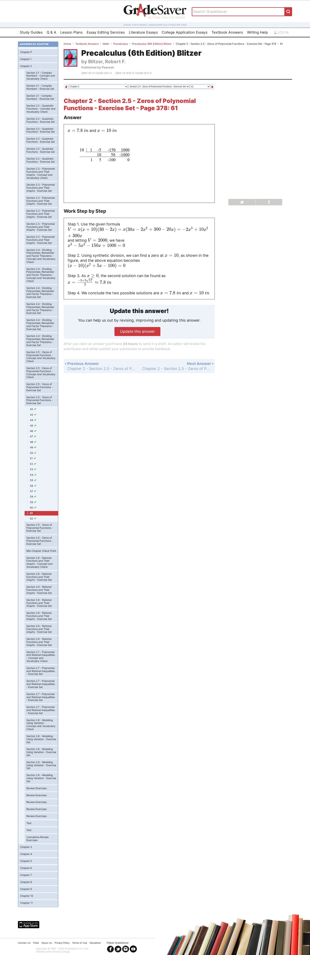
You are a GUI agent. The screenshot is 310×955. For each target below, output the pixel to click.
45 (32, 425)
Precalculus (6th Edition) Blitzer (152, 43)
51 (32, 458)
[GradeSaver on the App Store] (28, 924)
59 (32, 502)
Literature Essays (143, 32)
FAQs (36, 942)
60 (32, 507)
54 (32, 474)
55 (32, 480)
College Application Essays (184, 32)
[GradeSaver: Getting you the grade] (155, 11)
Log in (282, 32)
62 (32, 518)
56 (32, 485)
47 (32, 436)
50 (32, 452)
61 (31, 513)
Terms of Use (79, 942)
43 (32, 414)
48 (32, 441)
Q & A (51, 32)
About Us (46, 942)
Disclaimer (95, 942)
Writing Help (257, 32)
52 (32, 463)
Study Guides (31, 32)
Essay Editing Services (106, 32)
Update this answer (137, 331)
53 (32, 469)
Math (106, 43)
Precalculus (120, 43)
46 (32, 430)
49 (32, 447)
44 (32, 420)
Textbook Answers (227, 32)
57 (32, 491)
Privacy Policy (62, 942)
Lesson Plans (71, 32)
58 (32, 496)
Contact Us (24, 942)
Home (67, 43)
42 (32, 409)
